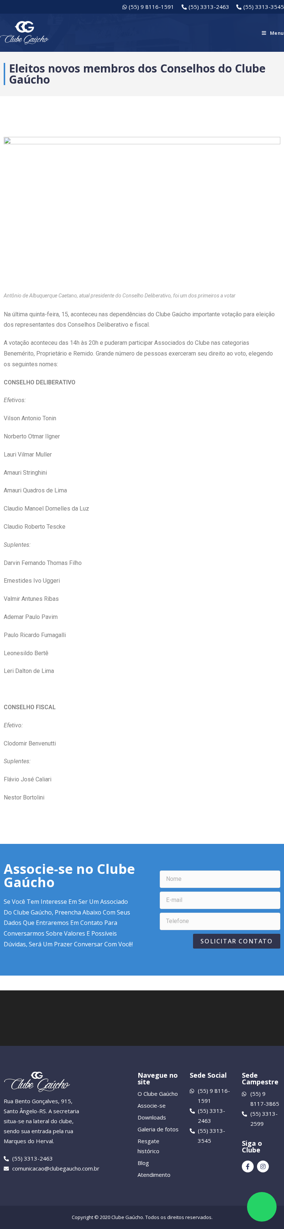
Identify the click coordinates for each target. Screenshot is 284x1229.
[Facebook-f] (248, 1166)
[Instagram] (263, 1166)
